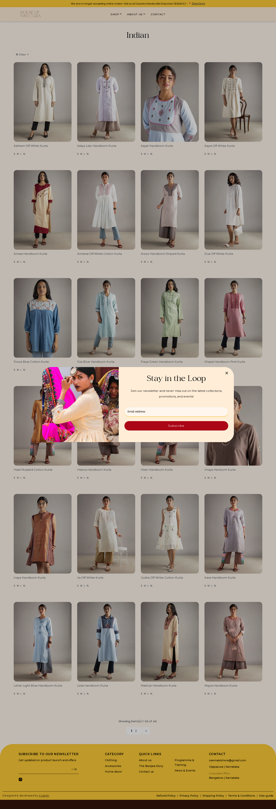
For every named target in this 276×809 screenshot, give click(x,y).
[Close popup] (226, 373)
